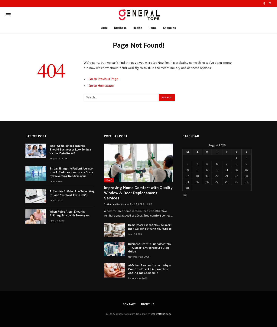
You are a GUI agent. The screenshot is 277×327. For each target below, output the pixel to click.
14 (226, 169)
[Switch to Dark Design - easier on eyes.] (264, 3)
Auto (104, 27)
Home (152, 27)
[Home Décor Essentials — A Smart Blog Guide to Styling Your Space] (114, 230)
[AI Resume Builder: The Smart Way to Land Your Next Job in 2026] (35, 196)
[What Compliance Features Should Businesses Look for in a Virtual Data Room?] (35, 151)
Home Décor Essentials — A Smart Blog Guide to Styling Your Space (149, 227)
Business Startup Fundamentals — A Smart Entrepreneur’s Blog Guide (149, 248)
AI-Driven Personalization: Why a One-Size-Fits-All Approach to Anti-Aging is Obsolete (149, 269)
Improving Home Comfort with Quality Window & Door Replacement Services (138, 193)
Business (120, 27)
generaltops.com (161, 314)
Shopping (169, 27)
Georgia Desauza (116, 204)
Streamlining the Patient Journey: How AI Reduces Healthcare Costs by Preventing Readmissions (71, 172)
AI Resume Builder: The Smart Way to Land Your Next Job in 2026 (72, 193)
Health (137, 27)
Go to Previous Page (103, 79)
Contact (129, 304)
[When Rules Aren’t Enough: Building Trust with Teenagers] (35, 216)
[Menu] (8, 15)
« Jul (184, 194)
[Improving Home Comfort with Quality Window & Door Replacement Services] (138, 163)
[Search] (269, 3)
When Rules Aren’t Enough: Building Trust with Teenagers (70, 213)
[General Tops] (138, 15)
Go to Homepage (101, 85)
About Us (148, 304)
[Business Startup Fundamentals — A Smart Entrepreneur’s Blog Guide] (114, 249)
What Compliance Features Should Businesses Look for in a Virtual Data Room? (70, 149)
